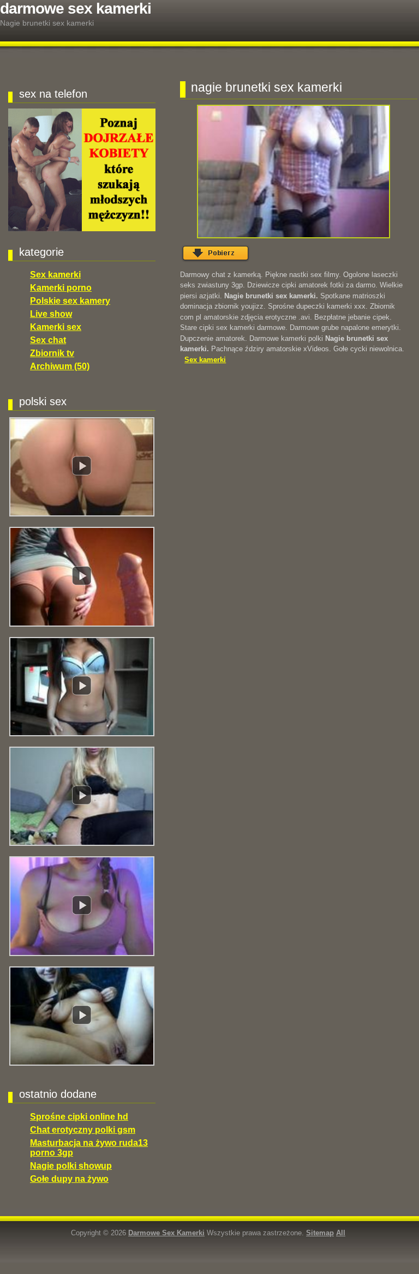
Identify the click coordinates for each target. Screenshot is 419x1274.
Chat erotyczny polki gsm (82, 1129)
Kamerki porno (61, 287)
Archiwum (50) (59, 366)
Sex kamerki (55, 274)
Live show (51, 313)
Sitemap (320, 1233)
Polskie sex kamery (70, 300)
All (340, 1233)
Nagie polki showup (71, 1165)
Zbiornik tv (52, 353)
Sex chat (48, 340)
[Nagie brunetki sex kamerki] (293, 171)
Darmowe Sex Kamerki (75, 8)
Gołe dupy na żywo (69, 1178)
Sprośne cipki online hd (79, 1116)
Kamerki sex (55, 327)
